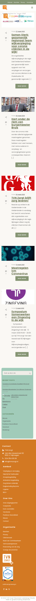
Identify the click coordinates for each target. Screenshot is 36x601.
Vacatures (6, 512)
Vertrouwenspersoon (10, 544)
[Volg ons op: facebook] (4, 589)
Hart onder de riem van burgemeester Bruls (21, 123)
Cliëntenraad (7, 538)
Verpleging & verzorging (11, 471)
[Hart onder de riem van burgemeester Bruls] (18, 104)
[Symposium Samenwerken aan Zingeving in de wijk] (18, 296)
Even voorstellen (8, 509)
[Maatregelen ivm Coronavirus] (18, 253)
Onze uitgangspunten (10, 503)
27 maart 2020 (20, 31)
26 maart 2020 (20, 116)
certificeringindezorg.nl (9, 584)
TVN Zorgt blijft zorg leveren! (21, 199)
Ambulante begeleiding (11, 480)
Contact (6, 521)
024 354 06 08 (11, 458)
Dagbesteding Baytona (11, 486)
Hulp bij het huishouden (11, 474)
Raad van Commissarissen (12, 541)
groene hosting (17, 599)
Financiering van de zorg (11, 547)
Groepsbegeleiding (9, 477)
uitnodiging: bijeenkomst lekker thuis (19, 396)
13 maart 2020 (20, 265)
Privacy (5, 535)
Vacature (5, 427)
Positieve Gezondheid (10, 424)
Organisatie (6, 421)
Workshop (5, 430)
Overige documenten (10, 550)
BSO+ (5, 492)
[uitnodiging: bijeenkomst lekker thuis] (6, 401)
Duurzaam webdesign (22, 598)
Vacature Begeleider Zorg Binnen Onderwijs (16, 389)
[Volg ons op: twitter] (9, 589)
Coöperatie (7, 506)
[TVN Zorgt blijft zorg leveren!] (18, 183)
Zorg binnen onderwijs (10, 483)
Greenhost (26, 599)
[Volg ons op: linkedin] (6, 589)
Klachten (6, 532)
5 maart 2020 (20, 308)
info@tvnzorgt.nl (11, 461)
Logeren (5, 489)
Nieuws (4, 418)
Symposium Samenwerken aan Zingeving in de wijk (21, 316)
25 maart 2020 (20, 194)
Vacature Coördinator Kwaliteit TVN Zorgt (15, 384)
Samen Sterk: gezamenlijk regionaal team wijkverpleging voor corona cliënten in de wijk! (22, 43)
